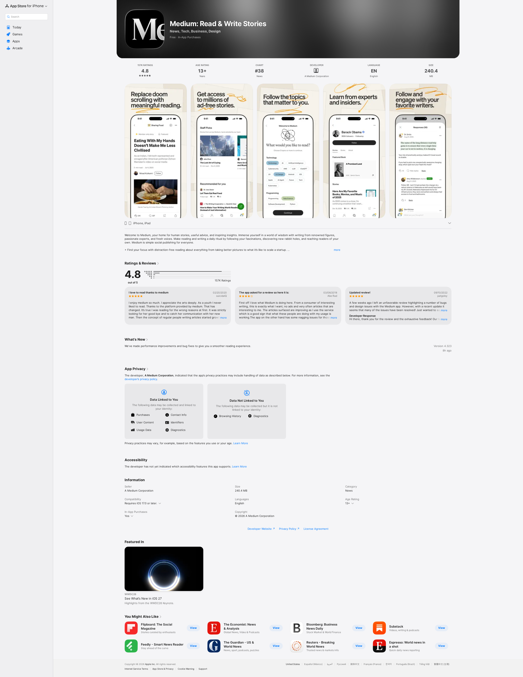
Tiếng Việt (424, 664)
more (337, 249)
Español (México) (313, 664)
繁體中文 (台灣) (441, 664)
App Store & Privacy (162, 669)
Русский (341, 664)
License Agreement (316, 528)
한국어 (389, 664)
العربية (330, 664)
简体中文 (354, 664)
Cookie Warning (186, 669)
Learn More (240, 443)
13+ (347, 503)
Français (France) (372, 664)
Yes (127, 516)
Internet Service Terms (136, 669)
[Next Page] (455, 150)
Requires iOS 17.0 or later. (141, 503)
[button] (26, 27)
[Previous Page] (120, 150)
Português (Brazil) (405, 664)
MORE (223, 317)
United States (293, 664)
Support (203, 669)
